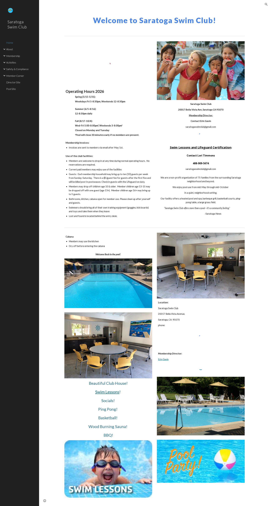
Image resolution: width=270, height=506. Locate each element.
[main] (154, 19)
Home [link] (9, 42)
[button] (266, 4)
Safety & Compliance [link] (17, 69)
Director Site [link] (13, 82)
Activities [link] (11, 62)
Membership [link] (13, 55)
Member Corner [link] (15, 75)
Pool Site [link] (11, 88)
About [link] (9, 49)
